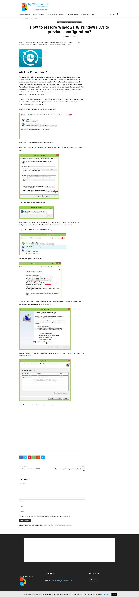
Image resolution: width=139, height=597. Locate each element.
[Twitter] (113, 14)
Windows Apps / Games (55, 14)
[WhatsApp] (34, 457)
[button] (117, 14)
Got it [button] (114, 594)
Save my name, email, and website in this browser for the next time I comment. (45, 516)
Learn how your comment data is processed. (57, 525)
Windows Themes (73, 14)
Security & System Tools (63, 22)
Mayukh (67, 36)
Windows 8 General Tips (75, 22)
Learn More (106, 594)
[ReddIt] (38, 457)
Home (20, 18)
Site (92, 14)
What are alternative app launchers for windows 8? (70, 470)
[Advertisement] (85, 7)
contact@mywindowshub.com (63, 581)
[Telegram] (43, 457)
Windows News (25, 14)
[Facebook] (110, 14)
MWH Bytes (85, 14)
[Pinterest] (29, 457)
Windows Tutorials (38, 14)
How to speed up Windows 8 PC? (29, 469)
